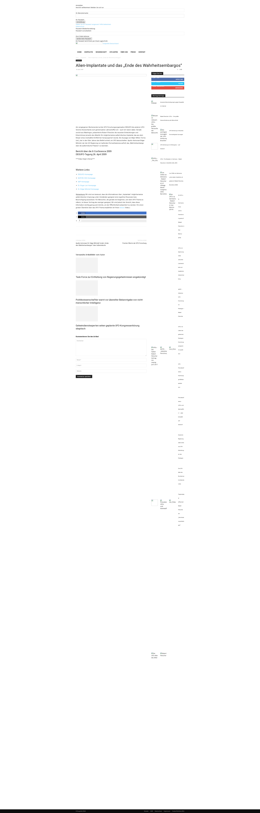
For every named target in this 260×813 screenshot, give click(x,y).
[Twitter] (82, 231)
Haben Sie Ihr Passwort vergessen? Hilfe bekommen (93, 24)
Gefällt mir (179, 79)
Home (79, 52)
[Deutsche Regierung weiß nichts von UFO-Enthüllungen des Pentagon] (172, 502)
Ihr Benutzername (82, 13)
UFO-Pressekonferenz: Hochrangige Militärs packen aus (181, 375)
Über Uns (124, 52)
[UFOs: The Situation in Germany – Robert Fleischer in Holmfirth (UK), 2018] (154, 160)
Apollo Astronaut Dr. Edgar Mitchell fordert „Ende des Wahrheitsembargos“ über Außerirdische (92, 244)
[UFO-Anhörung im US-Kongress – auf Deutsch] (154, 149)
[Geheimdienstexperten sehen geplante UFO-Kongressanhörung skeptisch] (111, 313)
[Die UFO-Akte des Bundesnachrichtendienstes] (154, 658)
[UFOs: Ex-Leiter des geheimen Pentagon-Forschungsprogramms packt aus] (172, 349)
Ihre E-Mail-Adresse (82, 36)
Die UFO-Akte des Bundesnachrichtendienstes (181, 476)
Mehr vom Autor (98, 255)
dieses (122, 208)
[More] (96, 231)
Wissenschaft (101, 52)
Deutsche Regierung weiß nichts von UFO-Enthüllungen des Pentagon (181, 446)
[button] (181, 45)
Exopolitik (88, 52)
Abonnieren (179, 88)
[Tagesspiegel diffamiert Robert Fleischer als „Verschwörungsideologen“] (163, 655)
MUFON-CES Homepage (86, 178)
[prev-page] (76, 333)
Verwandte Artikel (83, 255)
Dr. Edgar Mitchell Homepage (88, 189)
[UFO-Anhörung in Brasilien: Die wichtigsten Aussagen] (163, 140)
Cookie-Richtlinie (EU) (178, 811)
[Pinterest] (87, 231)
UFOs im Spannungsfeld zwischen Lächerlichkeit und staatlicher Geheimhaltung (181, 263)
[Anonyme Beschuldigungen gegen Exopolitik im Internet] (154, 103)
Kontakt (142, 52)
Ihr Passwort (80, 20)
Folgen (180, 83)
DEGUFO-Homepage (85, 174)
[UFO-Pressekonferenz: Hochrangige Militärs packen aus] (154, 505)
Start (77, 57)
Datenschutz (80, 26)
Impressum (167, 811)
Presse (133, 52)
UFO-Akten (113, 52)
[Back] (76, 3)
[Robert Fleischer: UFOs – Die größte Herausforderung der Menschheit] (154, 133)
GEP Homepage (83, 182)
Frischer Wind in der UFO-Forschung (134, 243)
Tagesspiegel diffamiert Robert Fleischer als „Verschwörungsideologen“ (181, 510)
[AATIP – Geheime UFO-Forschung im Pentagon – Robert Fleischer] (163, 353)
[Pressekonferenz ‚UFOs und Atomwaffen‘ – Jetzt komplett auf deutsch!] (163, 508)
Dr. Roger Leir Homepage (87, 185)
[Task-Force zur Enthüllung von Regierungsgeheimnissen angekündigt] (111, 265)
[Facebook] (78, 231)
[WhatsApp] (92, 231)
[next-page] (77, 333)
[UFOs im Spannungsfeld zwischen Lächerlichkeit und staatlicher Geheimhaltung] (154, 364)
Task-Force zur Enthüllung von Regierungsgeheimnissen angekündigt (111, 277)
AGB (151, 811)
